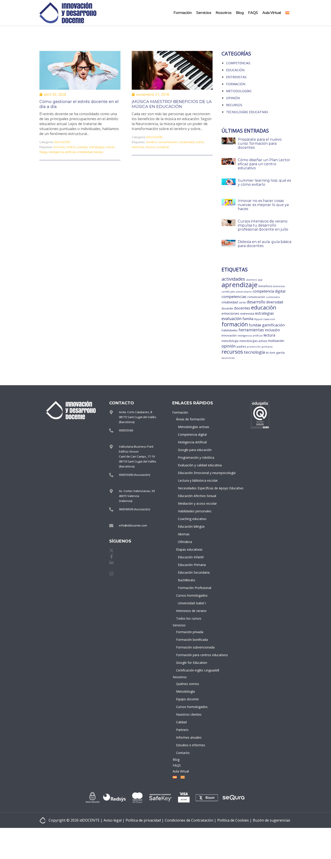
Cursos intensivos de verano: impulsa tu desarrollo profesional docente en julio (263, 225)
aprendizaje (240, 284)
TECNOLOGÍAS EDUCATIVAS (247, 112)
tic (267, 352)
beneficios (265, 286)
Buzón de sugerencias (271, 820)
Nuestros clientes (189, 714)
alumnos (251, 279)
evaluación (232, 318)
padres (241, 346)
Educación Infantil (191, 557)
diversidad (274, 302)
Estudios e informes (190, 745)
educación (263, 307)
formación (235, 324)
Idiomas (184, 534)
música (150, 147)
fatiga (43, 152)
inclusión (272, 330)
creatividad (186, 142)
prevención (254, 346)
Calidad (181, 722)
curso (242, 302)
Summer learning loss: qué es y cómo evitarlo (264, 182)
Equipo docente (187, 699)
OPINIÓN (233, 98)
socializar (162, 147)
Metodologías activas (192, 427)
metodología (230, 341)
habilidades (230, 330)
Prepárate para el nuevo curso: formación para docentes (260, 143)
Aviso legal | (114, 820)
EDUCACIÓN (62, 142)
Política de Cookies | (234, 820)
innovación (229, 335)
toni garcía (277, 352)
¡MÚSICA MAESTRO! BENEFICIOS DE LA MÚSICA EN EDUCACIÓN (172, 104)
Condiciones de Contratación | (190, 820)
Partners (182, 730)
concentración (167, 142)
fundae (255, 325)
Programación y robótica (192, 457)
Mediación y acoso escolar (192, 503)
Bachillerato (186, 580)
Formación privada (189, 632)
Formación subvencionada (191, 647)
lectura (269, 335)
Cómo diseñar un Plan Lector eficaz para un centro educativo (264, 164)
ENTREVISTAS (236, 77)
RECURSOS (234, 105)
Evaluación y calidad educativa (192, 465)
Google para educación (192, 450)
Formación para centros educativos (191, 655)
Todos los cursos (188, 618)
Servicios (203, 13)
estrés (110, 147)
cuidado (82, 147)
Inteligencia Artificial (192, 442)
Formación (183, 13)
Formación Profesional (192, 588)
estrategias (97, 147)
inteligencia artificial (62, 152)
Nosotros (223, 13)
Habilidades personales (192, 511)
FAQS (253, 13)
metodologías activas (253, 341)
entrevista (247, 314)
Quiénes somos (187, 684)
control (70, 147)
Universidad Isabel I (192, 603)
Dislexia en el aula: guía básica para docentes (264, 244)
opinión (229, 346)
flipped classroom (264, 319)
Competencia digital (192, 434)
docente (227, 308)
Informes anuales (189, 737)
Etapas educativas (189, 549)
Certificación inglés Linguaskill (191, 670)
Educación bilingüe (191, 526)
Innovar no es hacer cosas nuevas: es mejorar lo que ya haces (263, 205)
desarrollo (256, 302)
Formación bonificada (191, 639)
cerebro (151, 142)
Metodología (185, 691)
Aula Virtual (271, 13)
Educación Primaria (192, 565)
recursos (232, 351)
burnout (59, 147)
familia (248, 318)
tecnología (254, 352)
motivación (276, 341)
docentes (242, 308)
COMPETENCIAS (238, 63)
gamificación (273, 325)
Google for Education (191, 662)
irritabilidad (85, 152)
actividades (233, 279)
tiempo (98, 152)
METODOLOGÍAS (239, 91)
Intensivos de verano (191, 611)
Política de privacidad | (145, 820)
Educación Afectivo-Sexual (192, 496)
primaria (267, 346)
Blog (240, 13)
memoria (138, 147)
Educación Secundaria (192, 572)
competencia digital (269, 291)
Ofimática (185, 542)
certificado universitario (237, 291)
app (260, 279)
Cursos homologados (191, 595)
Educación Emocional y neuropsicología (192, 473)
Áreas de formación (190, 419)
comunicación (256, 297)
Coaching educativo (192, 519)
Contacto (183, 753)
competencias (234, 296)
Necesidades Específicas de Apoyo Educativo (192, 488)
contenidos (273, 297)
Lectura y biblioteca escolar (192, 480)
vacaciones (228, 358)
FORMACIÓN (235, 84)
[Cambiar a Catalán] (182, 777)
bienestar (279, 286)
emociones (230, 313)
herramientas (251, 329)
